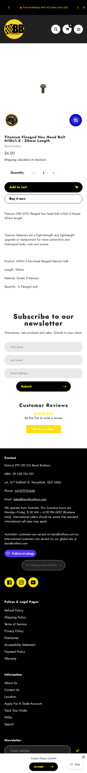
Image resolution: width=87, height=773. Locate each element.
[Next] (78, 7)
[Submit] (78, 750)
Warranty (10, 658)
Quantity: (17, 172)
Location (10, 696)
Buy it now (17, 198)
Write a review (44, 429)
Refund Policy (13, 610)
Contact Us (11, 689)
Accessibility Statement (19, 644)
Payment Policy (14, 651)
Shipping (10, 159)
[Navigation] (78, 29)
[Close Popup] (83, 756)
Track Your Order (15, 710)
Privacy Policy (13, 631)
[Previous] (9, 7)
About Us (10, 683)
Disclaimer (11, 638)
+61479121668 (25, 491)
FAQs (8, 717)
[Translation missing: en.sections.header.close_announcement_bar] (84, 7)
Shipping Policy (15, 617)
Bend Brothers (12, 146)
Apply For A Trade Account (23, 703)
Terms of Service (15, 624)
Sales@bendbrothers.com (29, 499)
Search (9, 724)
